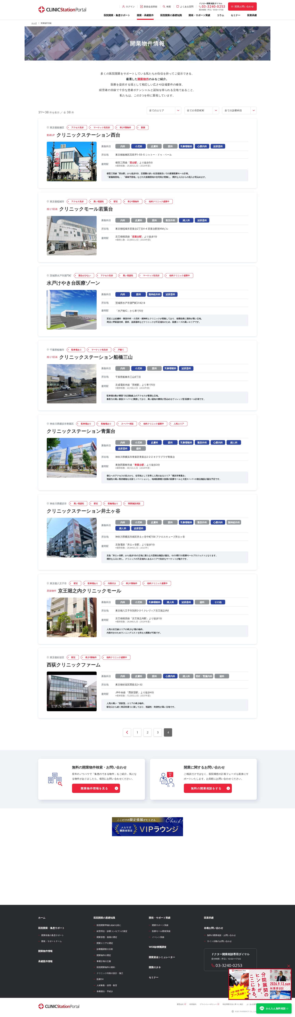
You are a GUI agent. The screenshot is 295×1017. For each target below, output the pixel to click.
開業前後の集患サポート (52, 935)
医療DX (100, 979)
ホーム (41, 917)
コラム (220, 15)
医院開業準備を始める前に (109, 925)
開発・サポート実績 (199, 15)
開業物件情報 (45, 950)
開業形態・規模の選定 (107, 937)
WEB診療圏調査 (157, 946)
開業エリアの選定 (105, 943)
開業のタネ (155, 967)
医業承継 (252, 15)
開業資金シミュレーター (162, 957)
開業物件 (143, 79)
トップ (34, 23)
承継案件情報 (45, 961)
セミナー (235, 15)
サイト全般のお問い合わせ (219, 941)
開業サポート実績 (160, 925)
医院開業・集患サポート (117, 15)
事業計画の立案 (104, 961)
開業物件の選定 (104, 955)
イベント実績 (158, 937)
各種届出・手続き (105, 991)
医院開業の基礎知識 (171, 15)
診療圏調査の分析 (105, 949)
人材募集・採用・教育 (107, 985)
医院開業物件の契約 (106, 967)
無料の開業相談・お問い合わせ (221, 935)
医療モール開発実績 (161, 931)
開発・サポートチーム (51, 941)
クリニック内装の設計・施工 (110, 973)
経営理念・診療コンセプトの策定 (112, 931)
